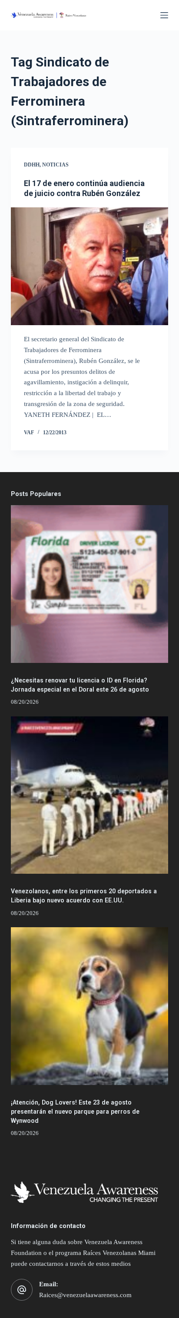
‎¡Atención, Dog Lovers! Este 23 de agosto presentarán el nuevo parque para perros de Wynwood (75, 1111)
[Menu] (164, 15)
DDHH (32, 165)
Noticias (55, 165)
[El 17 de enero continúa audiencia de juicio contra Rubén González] (90, 266)
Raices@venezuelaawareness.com (85, 1294)
